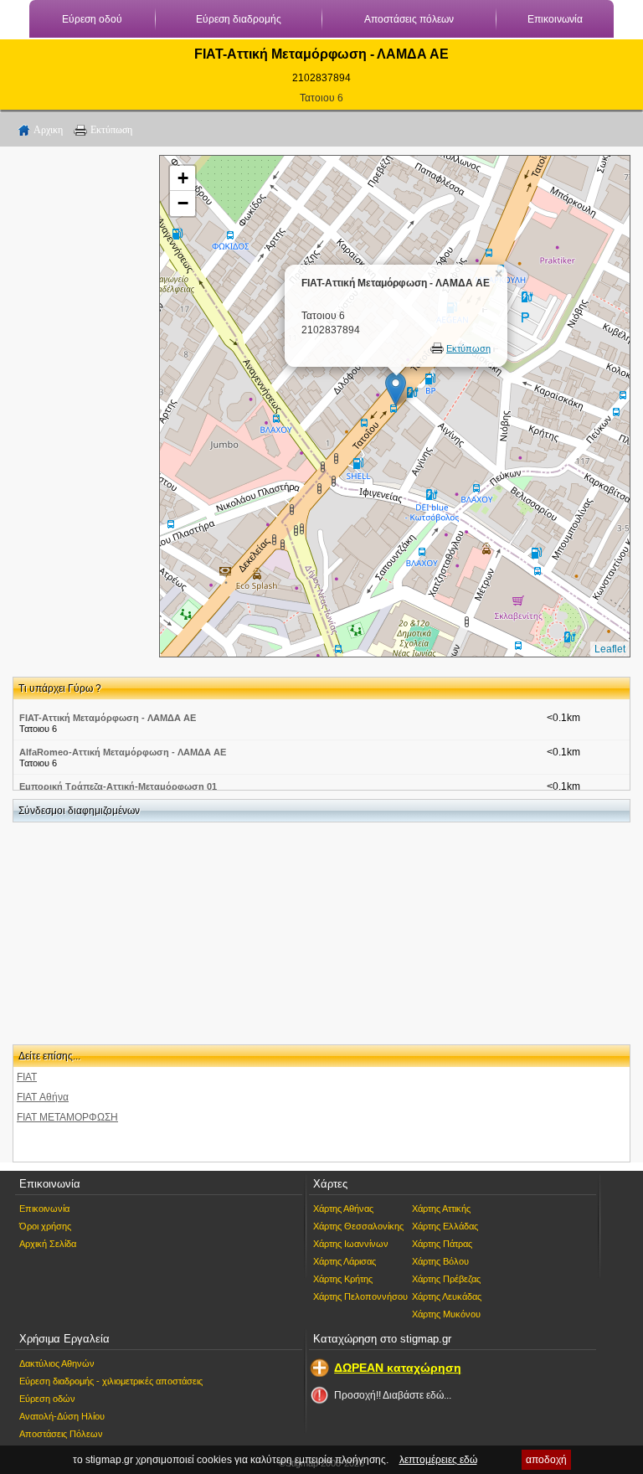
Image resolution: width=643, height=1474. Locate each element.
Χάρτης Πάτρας (442, 1244)
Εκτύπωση (111, 130)
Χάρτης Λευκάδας (446, 1296)
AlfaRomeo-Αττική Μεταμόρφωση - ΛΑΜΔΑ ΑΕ (122, 752)
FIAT (27, 1077)
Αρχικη (48, 130)
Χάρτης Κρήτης (343, 1279)
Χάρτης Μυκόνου (446, 1314)
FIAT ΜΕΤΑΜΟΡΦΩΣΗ (67, 1117)
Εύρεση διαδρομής (238, 19)
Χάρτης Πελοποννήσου (360, 1296)
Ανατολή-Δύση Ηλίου (62, 1416)
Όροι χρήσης (45, 1226)
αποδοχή (546, 1460)
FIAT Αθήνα (43, 1097)
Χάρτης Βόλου (440, 1261)
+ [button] (182, 178)
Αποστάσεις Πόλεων (61, 1434)
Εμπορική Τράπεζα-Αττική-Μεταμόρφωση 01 (118, 786)
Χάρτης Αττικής (441, 1208)
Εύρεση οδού (92, 19)
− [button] (182, 203)
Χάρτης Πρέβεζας (446, 1279)
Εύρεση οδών (47, 1399)
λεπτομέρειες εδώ (438, 1460)
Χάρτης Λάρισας (344, 1261)
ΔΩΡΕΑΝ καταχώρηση (397, 1367)
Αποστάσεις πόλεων (409, 19)
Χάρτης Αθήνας (343, 1208)
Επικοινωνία (555, 19)
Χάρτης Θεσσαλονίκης (358, 1226)
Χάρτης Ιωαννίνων (350, 1244)
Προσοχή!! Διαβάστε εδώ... (392, 1395)
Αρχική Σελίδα (47, 1244)
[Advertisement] (80, 406)
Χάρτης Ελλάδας (445, 1226)
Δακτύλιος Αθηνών (57, 1363)
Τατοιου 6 (321, 98)
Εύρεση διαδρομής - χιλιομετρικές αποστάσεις (111, 1381)
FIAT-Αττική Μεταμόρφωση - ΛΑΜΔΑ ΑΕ (107, 718)
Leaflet (609, 649)
